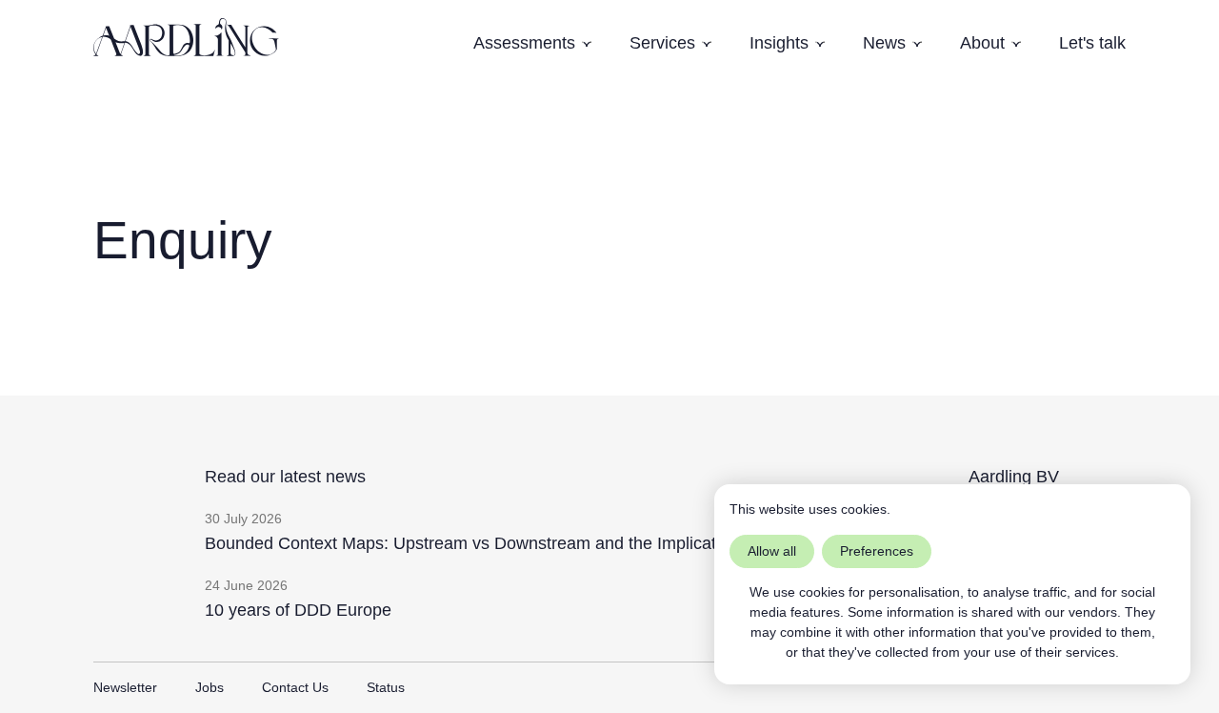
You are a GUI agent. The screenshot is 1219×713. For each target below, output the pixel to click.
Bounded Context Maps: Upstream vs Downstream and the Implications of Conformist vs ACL (559, 543)
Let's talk (1092, 42)
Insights (779, 42)
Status (386, 687)
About (982, 42)
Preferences (876, 551)
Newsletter (125, 687)
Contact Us (295, 687)
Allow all (772, 551)
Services (662, 42)
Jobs (209, 687)
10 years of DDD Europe (298, 610)
